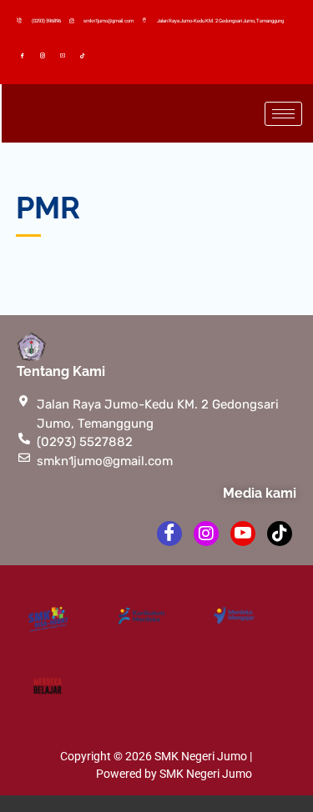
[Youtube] (65, 54)
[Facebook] (25, 54)
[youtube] (242, 533)
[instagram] (206, 533)
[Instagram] (45, 54)
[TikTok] (85, 54)
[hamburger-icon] (283, 114)
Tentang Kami (61, 371)
